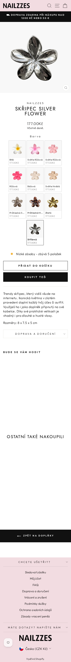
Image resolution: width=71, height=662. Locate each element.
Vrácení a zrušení (35, 597)
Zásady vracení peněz (35, 616)
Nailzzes (35, 103)
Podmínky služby (35, 603)
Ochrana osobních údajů (35, 610)
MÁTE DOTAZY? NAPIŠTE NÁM (34, 627)
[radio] (17, 152)
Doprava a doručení (35, 333)
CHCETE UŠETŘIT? (34, 561)
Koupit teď (35, 277)
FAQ (35, 585)
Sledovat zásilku (35, 572)
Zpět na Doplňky (38, 535)
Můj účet (35, 578)
